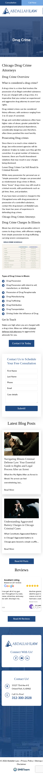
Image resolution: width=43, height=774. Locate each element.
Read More (9, 490)
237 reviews (16, 583)
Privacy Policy (27, 761)
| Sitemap (38, 761)
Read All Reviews (21, 619)
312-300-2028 (22, 697)
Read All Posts (21, 561)
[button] (21, 343)
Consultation (10, 3)
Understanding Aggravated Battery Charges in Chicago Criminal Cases (19, 525)
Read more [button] (8, 602)
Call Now (32, 3)
